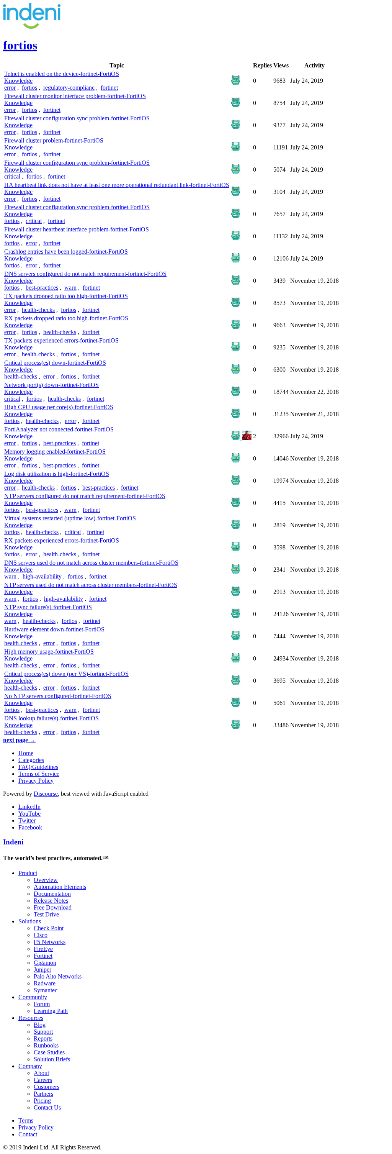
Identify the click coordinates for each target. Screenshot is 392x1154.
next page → (19, 740)
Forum (42, 1004)
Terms (25, 1120)
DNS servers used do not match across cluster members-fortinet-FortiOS (91, 562)
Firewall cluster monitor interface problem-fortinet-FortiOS (75, 96)
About (41, 1073)
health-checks (38, 310)
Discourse (46, 793)
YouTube (29, 813)
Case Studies (49, 1052)
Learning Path (51, 1011)
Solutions (29, 921)
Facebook (30, 827)
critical (12, 176)
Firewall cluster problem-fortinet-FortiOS (53, 140)
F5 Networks (49, 942)
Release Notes (51, 900)
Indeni (13, 842)
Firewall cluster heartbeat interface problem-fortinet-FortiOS (76, 229)
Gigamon (45, 962)
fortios (29, 87)
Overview (46, 880)
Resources (30, 1018)
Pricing (42, 1100)
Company (30, 1066)
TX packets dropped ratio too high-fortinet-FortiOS (66, 296)
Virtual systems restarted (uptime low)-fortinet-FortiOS (70, 518)
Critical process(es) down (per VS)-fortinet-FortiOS (66, 673)
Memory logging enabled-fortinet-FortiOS (55, 451)
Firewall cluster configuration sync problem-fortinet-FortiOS (77, 118)
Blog (40, 1024)
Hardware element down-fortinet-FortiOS (54, 629)
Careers (43, 1080)
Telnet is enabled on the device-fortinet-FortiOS (61, 73)
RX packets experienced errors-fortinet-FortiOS (61, 540)
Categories (31, 760)
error (10, 87)
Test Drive (46, 914)
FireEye (43, 949)
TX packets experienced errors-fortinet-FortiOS (61, 340)
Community (32, 997)
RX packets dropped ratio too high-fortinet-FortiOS (66, 318)
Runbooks (46, 1045)
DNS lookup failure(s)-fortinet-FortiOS (51, 718)
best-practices (42, 287)
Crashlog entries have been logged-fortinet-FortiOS (66, 251)
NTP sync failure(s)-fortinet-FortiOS (48, 607)
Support (43, 1031)
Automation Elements (60, 887)
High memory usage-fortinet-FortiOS (49, 651)
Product (27, 873)
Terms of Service (38, 773)
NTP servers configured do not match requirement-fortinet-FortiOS (84, 496)
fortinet (109, 87)
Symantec (45, 990)
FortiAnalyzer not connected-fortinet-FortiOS (59, 429)
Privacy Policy (36, 780)
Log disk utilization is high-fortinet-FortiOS (56, 473)
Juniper (42, 969)
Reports (43, 1038)
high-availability (42, 576)
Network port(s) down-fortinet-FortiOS (51, 385)
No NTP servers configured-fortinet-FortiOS (57, 696)
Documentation (52, 893)
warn (70, 287)
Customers (46, 1087)
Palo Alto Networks (58, 976)
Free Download (53, 907)
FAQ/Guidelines (38, 767)
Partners (43, 1093)
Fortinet (43, 955)
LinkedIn (29, 806)
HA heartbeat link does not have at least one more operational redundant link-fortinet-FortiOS (116, 185)
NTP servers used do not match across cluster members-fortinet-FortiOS (90, 585)
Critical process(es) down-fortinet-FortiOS (55, 362)
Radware (45, 983)
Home (25, 753)
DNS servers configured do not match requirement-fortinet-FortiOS (85, 273)
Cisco (40, 935)
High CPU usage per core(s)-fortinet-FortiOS (58, 407)
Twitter (27, 820)
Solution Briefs (52, 1059)
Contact (27, 1134)
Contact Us (47, 1107)
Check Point (49, 928)
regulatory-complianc (69, 87)
